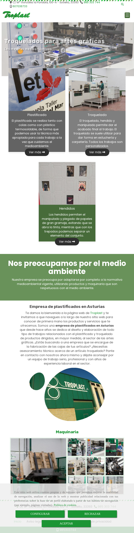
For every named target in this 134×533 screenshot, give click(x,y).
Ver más (35, 152)
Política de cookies (65, 505)
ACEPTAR (66, 523)
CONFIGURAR (40, 513)
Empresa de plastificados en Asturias (67, 306)
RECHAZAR (92, 513)
